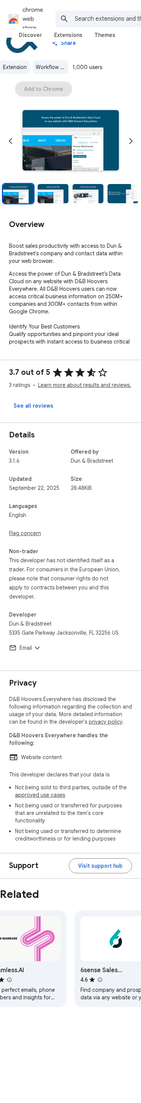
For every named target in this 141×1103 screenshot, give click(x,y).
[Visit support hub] (100, 866)
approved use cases (40, 795)
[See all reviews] (33, 406)
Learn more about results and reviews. (84, 385)
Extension (15, 67)
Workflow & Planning (52, 67)
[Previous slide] (10, 141)
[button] (71, 141)
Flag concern (25, 533)
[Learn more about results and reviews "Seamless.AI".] (9, 980)
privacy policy (105, 721)
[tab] (30, 35)
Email (26, 647)
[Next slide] (130, 141)
